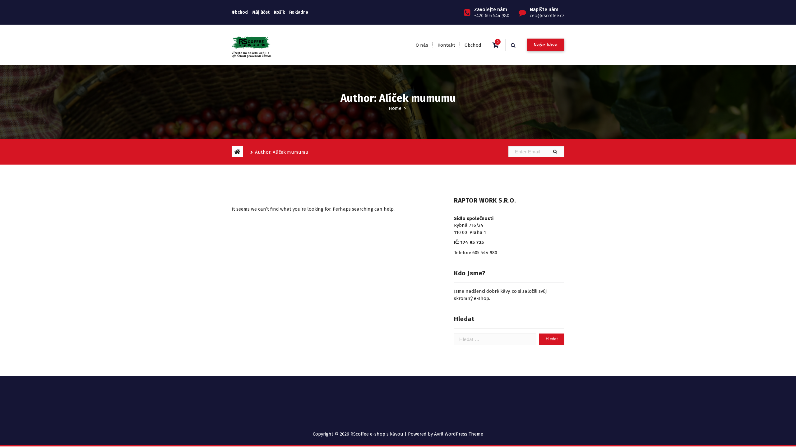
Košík (279, 12)
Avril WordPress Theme (458, 434)
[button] (555, 151)
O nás (422, 45)
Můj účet (261, 12)
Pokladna (298, 12)
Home (395, 108)
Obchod (240, 12)
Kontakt (446, 45)
